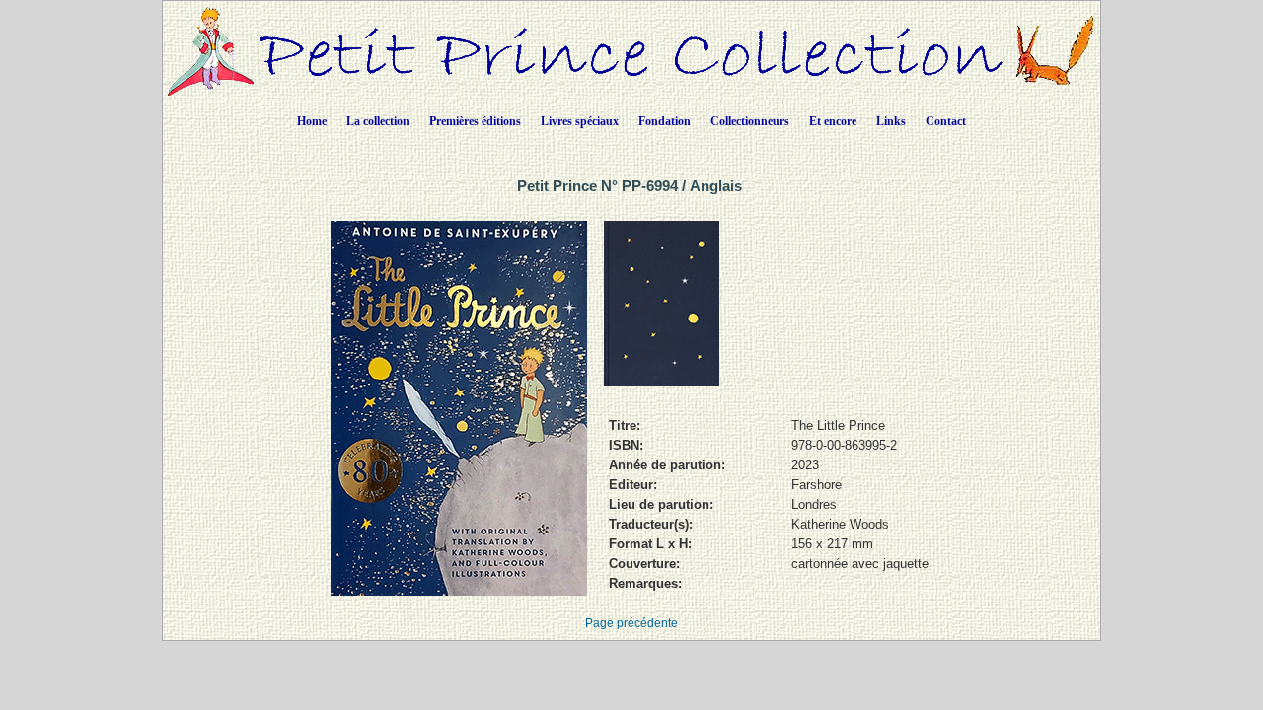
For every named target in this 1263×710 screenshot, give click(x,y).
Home (312, 121)
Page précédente (631, 623)
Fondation (664, 121)
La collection (377, 121)
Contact (946, 121)
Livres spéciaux (580, 121)
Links (891, 121)
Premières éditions (475, 121)
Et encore (832, 121)
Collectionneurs (749, 121)
